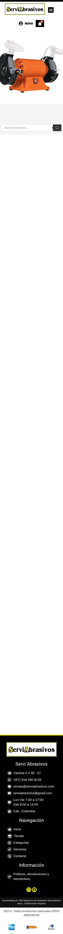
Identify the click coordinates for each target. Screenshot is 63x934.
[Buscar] (57, 127)
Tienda (19, 836)
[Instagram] (28, 889)
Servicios (20, 849)
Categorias (21, 842)
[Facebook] (34, 889)
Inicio (17, 829)
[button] (51, 10)
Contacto (19, 856)
